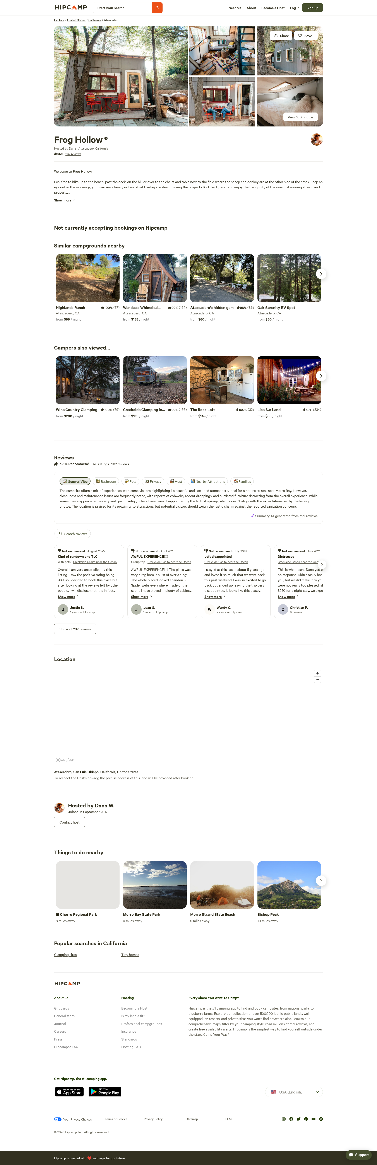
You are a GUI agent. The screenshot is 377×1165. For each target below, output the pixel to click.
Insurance (128, 1031)
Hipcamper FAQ (66, 1046)
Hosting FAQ (131, 1046)
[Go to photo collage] (121, 76)
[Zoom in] (317, 673)
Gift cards (61, 1008)
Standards (129, 1039)
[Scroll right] (321, 274)
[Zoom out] (317, 679)
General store (64, 1015)
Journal (60, 1023)
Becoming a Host (134, 1008)
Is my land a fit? (133, 1015)
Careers (60, 1031)
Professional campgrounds (141, 1023)
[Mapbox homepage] (65, 759)
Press (58, 1039)
